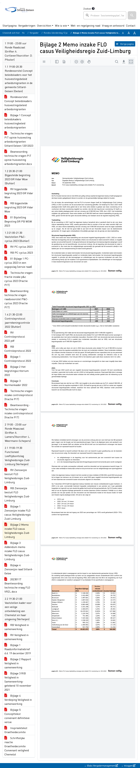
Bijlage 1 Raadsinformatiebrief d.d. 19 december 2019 (17, 649)
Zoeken (87, 8)
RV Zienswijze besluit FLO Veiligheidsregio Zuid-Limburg (17, 476)
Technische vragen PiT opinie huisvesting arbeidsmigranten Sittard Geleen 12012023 (18, 139)
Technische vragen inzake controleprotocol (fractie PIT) (18, 395)
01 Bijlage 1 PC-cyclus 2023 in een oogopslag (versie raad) (18, 262)
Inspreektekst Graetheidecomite (15, 730)
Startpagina (10, 25)
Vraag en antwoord (113, 25)
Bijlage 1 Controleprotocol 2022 (17, 358)
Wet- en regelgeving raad (85, 25)
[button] (132, 15)
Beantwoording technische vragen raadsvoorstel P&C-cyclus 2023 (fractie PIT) (16, 299)
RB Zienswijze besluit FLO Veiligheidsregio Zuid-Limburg (17, 494)
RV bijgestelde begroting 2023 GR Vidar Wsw (18, 193)
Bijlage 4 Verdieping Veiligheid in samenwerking (18, 699)
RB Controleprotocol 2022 (17, 348)
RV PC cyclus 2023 (21, 246)
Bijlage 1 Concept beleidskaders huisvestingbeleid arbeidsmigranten (17, 121)
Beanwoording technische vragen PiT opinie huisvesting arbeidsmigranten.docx (18, 158)
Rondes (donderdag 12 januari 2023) (61, 33)
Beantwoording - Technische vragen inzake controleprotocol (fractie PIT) (18, 411)
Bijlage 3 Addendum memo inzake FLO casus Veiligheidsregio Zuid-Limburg (17, 551)
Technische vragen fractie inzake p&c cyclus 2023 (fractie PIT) (18, 279)
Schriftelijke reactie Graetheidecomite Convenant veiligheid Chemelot (16, 746)
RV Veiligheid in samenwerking (16, 637)
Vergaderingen (26, 25)
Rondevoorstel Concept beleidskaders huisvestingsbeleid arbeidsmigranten (18, 103)
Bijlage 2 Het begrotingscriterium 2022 (16, 371)
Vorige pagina (127, 43)
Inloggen (128, 765)
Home (25, 33)
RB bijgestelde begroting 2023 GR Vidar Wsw (18, 207)
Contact (130, 25)
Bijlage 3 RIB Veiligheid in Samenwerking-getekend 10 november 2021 (17, 681)
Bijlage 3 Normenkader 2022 (15, 383)
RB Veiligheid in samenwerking (16, 627)
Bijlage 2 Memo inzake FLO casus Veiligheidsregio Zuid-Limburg (17, 531)
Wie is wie (61, 25)
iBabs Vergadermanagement (101, 765)
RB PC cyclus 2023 (21, 252)
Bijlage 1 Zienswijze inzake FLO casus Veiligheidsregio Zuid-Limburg (17, 512)
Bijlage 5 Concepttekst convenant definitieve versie (17, 716)
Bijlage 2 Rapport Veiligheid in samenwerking (17, 663)
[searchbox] (104, 15)
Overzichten (44, 25)
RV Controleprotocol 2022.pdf (14, 336)
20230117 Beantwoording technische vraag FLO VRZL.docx (17, 585)
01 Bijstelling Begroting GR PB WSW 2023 (18, 221)
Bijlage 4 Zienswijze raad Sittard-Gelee (18, 569)
